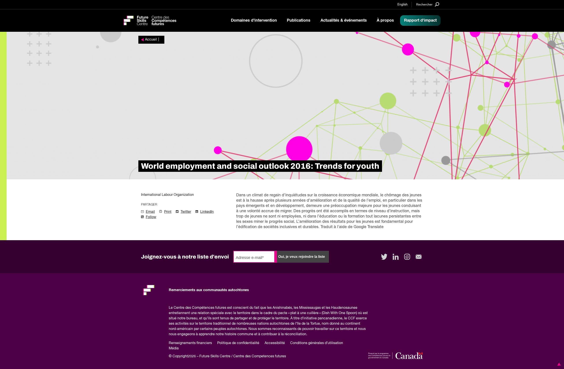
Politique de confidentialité (238, 343)
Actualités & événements (344, 20)
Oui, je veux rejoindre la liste (301, 256)
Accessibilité (275, 343)
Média (174, 348)
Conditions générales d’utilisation (316, 343)
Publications (298, 20)
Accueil (151, 39)
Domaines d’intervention (254, 20)
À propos (385, 20)
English (402, 4)
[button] (558, 364)
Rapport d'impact (420, 20)
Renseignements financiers (190, 343)
